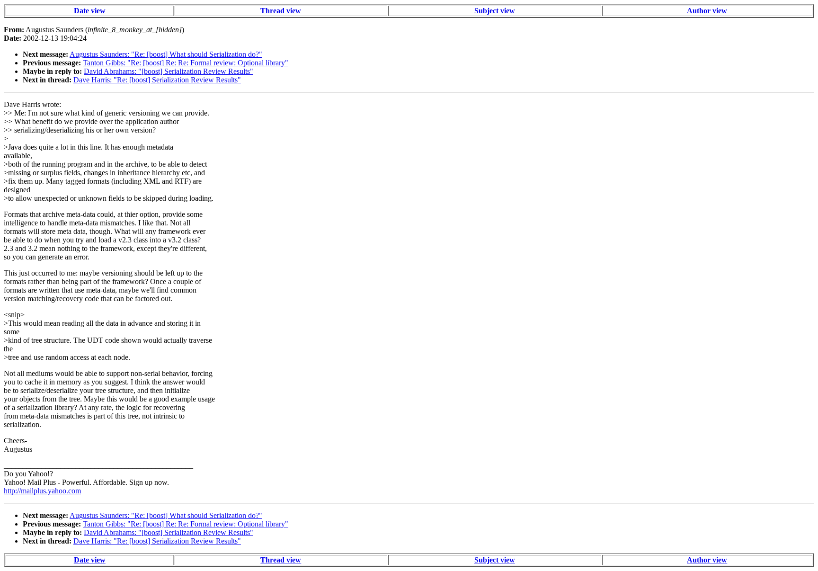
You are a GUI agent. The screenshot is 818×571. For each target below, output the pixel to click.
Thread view (280, 11)
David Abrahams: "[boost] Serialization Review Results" (168, 71)
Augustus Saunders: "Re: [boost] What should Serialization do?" (166, 54)
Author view (707, 11)
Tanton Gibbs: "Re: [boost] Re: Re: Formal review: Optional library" (185, 63)
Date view (90, 11)
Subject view (494, 11)
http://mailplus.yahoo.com (42, 491)
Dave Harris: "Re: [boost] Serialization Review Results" (157, 80)
